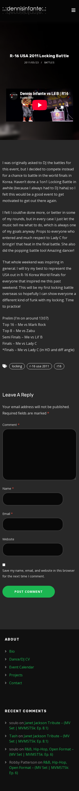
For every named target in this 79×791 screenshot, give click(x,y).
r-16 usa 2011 (39, 366)
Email (7, 514)
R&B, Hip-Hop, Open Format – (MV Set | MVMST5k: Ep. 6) (39, 767)
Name (8, 488)
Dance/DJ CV (19, 659)
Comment (11, 425)
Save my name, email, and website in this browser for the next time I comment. (38, 573)
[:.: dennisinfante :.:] (24, 10)
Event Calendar (21, 667)
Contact (15, 682)
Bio (12, 651)
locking (17, 366)
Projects (16, 675)
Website (8, 539)
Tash (13, 736)
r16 (59, 366)
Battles (49, 62)
